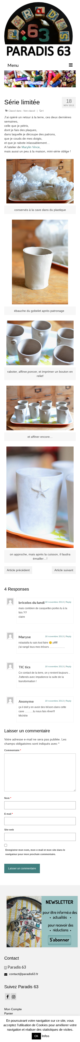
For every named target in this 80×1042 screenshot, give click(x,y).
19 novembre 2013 (54, 666)
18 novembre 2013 (54, 602)
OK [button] (36, 1036)
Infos (45, 1036)
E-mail (8, 814)
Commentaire (12, 750)
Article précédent (18, 570)
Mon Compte (13, 1009)
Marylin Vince (30, 147)
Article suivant (63, 570)
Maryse (25, 637)
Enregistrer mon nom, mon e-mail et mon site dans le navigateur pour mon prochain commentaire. (35, 852)
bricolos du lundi (32, 602)
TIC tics (25, 667)
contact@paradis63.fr (23, 974)
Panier (8, 1013)
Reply (68, 602)
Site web (9, 829)
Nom (7, 798)
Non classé (29, 110)
